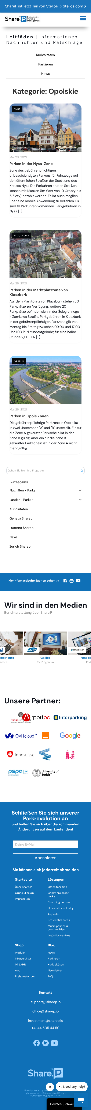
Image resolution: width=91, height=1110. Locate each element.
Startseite (23, 879)
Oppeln (19, 361)
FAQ (50, 976)
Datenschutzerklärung (54, 1093)
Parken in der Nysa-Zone (31, 163)
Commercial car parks (58, 894)
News (45, 73)
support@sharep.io (46, 1002)
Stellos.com (73, 6)
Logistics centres (59, 935)
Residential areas (59, 920)
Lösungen (56, 879)
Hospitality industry (61, 908)
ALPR (58, 1095)
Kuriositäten (45, 55)
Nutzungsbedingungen (41, 1095)
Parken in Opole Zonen (29, 416)
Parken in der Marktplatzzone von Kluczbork (39, 292)
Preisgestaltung (25, 976)
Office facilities (57, 887)
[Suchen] (82, 470)
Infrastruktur (23, 958)
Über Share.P (23, 887)
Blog (51, 945)
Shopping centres (59, 902)
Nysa (17, 109)
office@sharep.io (45, 1011)
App (18, 970)
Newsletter (55, 970)
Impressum (22, 899)
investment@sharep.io (45, 1020)
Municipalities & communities (58, 927)
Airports (53, 914)
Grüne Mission (24, 893)
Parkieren (45, 64)
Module (20, 952)
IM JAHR (20, 964)
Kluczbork (21, 235)
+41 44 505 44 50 (45, 1028)
